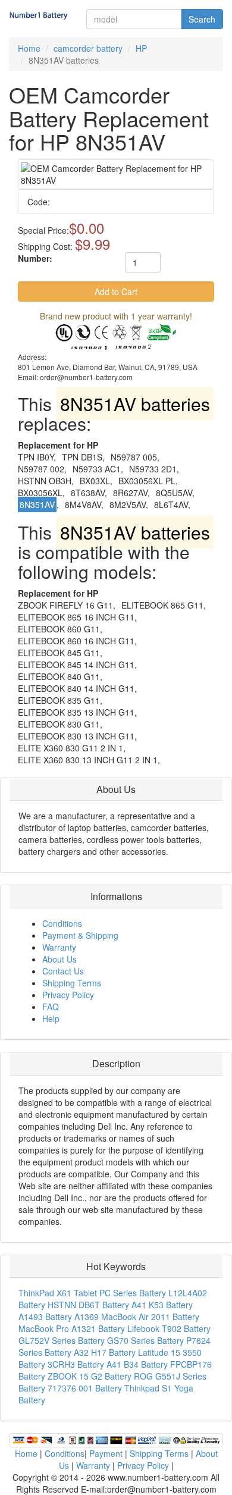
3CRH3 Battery (76, 1364)
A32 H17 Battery (105, 1352)
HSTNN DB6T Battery (88, 1305)
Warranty (59, 947)
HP (141, 48)
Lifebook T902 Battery (169, 1328)
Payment (106, 1453)
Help (50, 1018)
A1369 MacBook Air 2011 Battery (136, 1316)
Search (202, 19)
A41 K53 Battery (162, 1305)
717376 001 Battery (85, 1388)
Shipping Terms (71, 983)
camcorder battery (88, 48)
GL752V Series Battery (61, 1340)
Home (29, 48)
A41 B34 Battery (137, 1364)
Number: (35, 258)
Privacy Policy (68, 995)
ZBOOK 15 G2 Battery (89, 1376)
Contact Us (63, 971)
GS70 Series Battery (145, 1340)
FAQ (50, 1007)
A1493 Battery (45, 1316)
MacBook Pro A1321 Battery (71, 1328)
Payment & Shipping (80, 935)
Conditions (62, 923)
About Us (59, 959)
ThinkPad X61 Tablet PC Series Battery (92, 1293)
